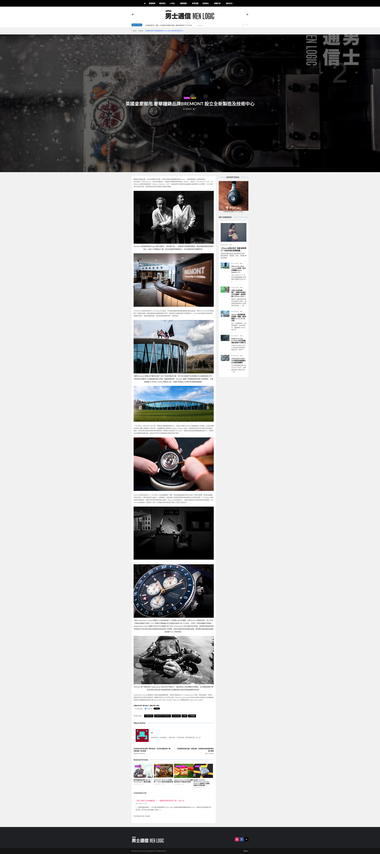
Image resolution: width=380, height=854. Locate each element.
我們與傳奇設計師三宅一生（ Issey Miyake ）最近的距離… (143, 781)
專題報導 (152, 3)
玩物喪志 (205, 3)
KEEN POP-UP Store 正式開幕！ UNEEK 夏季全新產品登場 (163, 781)
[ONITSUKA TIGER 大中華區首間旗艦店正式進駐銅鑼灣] (225, 358)
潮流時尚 (162, 3)
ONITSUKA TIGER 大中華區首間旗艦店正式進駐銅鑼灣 (238, 360)
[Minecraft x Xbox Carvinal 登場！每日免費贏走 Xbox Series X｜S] (225, 266)
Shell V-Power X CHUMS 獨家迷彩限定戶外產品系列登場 (183, 781)
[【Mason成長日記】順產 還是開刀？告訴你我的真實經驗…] (233, 232)
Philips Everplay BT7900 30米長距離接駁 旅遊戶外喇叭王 (238, 340)
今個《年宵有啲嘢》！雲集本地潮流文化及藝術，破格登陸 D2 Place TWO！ (238, 293)
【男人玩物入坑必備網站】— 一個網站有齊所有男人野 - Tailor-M (160, 801)
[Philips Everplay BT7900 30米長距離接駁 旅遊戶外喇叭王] (225, 338)
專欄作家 (217, 3)
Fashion (187, 98)
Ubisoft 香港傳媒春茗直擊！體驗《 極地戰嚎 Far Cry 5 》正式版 (238, 317)
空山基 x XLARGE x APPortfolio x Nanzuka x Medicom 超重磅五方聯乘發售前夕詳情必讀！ (201, 782)
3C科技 (172, 3)
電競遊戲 (183, 3)
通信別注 (229, 3)
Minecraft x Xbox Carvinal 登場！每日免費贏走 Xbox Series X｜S (238, 269)
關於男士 (246, 851)
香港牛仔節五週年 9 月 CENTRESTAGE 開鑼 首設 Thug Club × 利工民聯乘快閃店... (171, 25)
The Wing (177, 716)
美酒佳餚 (195, 3)
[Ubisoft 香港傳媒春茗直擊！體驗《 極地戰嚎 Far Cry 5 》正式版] (225, 314)
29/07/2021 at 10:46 (141, 803)
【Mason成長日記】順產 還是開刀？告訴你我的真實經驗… (233, 249)
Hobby (183, 766)
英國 (185, 716)
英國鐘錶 (192, 716)
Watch (193, 98)
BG (152, 732)
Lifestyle (203, 766)
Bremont (149, 716)
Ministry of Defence (163, 716)
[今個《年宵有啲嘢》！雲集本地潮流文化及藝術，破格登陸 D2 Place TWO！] (225, 290)
